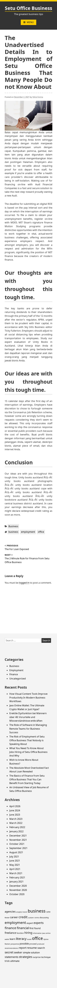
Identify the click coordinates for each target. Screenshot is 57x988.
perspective (15, 944)
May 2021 (14, 864)
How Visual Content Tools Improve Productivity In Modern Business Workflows (28, 697)
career (14, 917)
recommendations (11, 948)
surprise (37, 957)
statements (11, 957)
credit (23, 917)
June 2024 (14, 810)
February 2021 (17, 877)
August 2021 (16, 852)
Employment (16, 670)
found (37, 928)
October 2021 (16, 843)
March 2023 (15, 818)
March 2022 (15, 823)
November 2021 (18, 839)
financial (23, 928)
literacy (21, 939)
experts (39, 923)
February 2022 (17, 827)
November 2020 (18, 890)
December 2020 (18, 885)
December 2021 (18, 835)
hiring (28, 933)
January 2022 (16, 831)
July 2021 (14, 856)
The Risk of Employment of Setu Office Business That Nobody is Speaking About (27, 740)
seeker (18, 952)
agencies (10, 911)
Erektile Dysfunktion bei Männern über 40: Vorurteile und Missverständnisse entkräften (28, 717)
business (13, 531)
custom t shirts (33, 918)
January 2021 (16, 881)
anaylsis (19, 912)
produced (40, 944)
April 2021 (14, 869)
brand (25, 912)
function (20, 933)
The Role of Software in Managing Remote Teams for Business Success (28, 728)
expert (30, 923)
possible (24, 943)
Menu (30, 22)
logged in (24, 582)
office (41, 531)
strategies (25, 957)
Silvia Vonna (37, 97)
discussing (44, 917)
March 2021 (15, 873)
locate (29, 939)
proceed (33, 944)
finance (10, 928)
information (37, 933)
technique (46, 957)
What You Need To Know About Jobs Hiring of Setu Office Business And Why (28, 752)
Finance (13, 674)
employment (28, 531)
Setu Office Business (28, 8)
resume (32, 947)
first (32, 928)
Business (13, 526)
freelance (10, 932)
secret (9, 952)
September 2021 (18, 848)
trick (7, 961)
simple (26, 952)
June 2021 (14, 860)
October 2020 (16, 894)
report (22, 947)
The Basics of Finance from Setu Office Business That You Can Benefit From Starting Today (27, 779)
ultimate (14, 961)
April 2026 (14, 806)
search (41, 947)
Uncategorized (17, 678)
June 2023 (14, 814)
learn (12, 939)
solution (35, 952)
